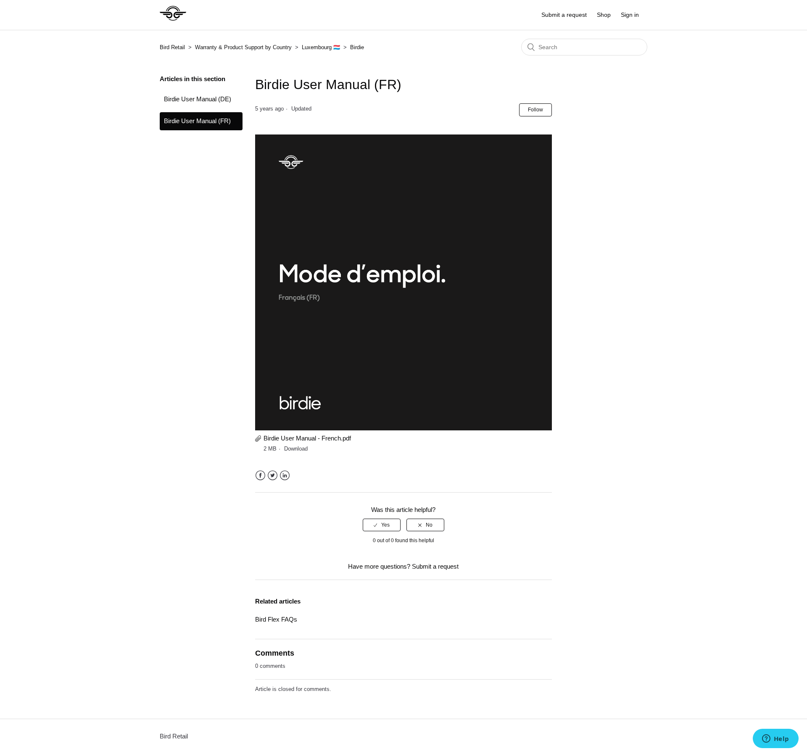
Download (296, 449)
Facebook (260, 475)
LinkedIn (285, 475)
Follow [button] (535, 110)
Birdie (357, 47)
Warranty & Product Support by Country (244, 47)
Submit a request (564, 14)
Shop (604, 14)
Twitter (272, 475)
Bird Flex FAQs (276, 619)
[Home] (173, 19)
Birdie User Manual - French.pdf (307, 438)
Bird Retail (172, 47)
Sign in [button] (630, 14)
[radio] (382, 525)
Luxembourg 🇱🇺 (321, 47)
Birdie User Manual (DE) (197, 99)
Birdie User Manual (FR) (197, 120)
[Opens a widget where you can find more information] (775, 739)
